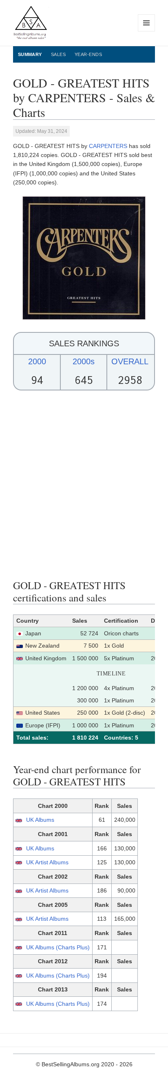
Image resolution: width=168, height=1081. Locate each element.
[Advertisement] (84, 485)
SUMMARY (30, 54)
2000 (37, 361)
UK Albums (40, 819)
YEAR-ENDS (88, 54)
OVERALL (129, 361)
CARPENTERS (108, 146)
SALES (58, 54)
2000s (84, 361)
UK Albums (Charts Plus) (58, 947)
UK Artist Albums (47, 862)
